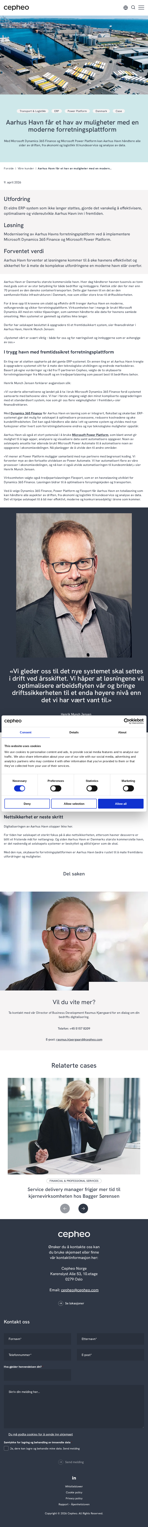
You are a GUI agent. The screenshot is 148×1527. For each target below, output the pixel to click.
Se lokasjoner (74, 1303)
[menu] (141, 8)
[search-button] (133, 7)
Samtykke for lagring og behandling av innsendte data (38, 1442)
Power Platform (77, 111)
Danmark (101, 111)
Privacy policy (74, 1498)
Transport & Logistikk (33, 111)
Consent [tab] (25, 732)
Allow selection (74, 803)
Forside (9, 168)
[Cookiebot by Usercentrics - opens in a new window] (127, 721)
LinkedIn (74, 1477)
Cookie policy (74, 1492)
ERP (56, 111)
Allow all (121, 803)
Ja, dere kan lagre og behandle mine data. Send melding (45, 1448)
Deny (27, 803)
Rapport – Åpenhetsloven (74, 1504)
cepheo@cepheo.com (80, 1289)
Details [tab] (74, 732)
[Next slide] (83, 1208)
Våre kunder (26, 168)
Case (119, 111)
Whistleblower (74, 1486)
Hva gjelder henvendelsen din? (23, 1366)
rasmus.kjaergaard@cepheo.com (79, 1039)
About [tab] (122, 732)
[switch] (52, 787)
